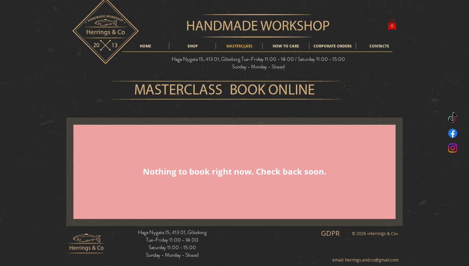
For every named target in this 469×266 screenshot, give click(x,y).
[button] (392, 24)
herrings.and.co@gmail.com (372, 260)
